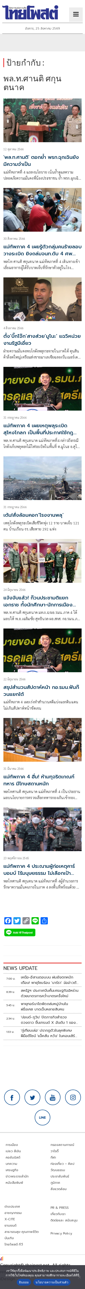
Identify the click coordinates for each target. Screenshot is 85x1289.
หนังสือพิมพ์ (14, 1182)
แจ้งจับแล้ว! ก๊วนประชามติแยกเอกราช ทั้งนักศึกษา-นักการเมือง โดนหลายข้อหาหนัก (38, 604)
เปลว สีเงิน (13, 1151)
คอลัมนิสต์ (13, 1157)
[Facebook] (12, 1097)
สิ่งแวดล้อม (59, 1189)
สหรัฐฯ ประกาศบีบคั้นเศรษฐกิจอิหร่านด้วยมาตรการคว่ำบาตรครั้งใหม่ (50, 993)
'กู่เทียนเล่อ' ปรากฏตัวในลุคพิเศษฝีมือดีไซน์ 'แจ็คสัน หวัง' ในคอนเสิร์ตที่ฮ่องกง (49, 1033)
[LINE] (42, 1117)
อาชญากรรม (13, 1213)
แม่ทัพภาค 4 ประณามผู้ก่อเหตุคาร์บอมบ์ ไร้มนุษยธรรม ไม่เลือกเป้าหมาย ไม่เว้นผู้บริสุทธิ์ (39, 873)
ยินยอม (24, 1282)
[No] (79, 1277)
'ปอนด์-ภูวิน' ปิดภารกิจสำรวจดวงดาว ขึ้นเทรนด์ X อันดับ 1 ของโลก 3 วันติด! (48, 1020)
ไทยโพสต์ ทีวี (14, 1244)
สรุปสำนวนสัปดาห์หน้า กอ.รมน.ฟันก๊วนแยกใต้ (41, 690)
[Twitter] (32, 1097)
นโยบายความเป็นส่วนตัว (52, 1282)
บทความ (11, 1163)
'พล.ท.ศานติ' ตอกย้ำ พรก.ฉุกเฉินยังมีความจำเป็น (41, 160)
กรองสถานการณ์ (62, 1145)
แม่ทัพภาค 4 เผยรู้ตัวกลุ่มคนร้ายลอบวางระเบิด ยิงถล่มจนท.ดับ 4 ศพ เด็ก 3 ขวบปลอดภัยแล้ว (42, 253)
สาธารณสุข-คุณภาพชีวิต (22, 1232)
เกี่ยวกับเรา (58, 1214)
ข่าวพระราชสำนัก (17, 1176)
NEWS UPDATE (20, 968)
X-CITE (10, 1219)
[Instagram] (73, 1097)
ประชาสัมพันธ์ (60, 1176)
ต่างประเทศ (12, 1206)
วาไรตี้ (55, 1151)
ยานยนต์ (10, 1225)
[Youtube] (52, 1097)
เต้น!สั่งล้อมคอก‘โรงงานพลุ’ (33, 515)
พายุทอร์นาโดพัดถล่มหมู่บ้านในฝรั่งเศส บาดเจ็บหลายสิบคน (44, 1006)
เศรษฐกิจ (12, 1170)
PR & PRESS (60, 1207)
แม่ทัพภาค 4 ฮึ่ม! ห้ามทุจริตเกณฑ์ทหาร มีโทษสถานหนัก (38, 780)
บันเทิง (9, 1238)
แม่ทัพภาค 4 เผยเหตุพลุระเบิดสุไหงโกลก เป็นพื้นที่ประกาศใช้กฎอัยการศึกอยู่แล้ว (38, 432)
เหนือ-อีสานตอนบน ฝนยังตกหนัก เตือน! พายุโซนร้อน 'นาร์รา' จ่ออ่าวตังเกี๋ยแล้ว (50, 980)
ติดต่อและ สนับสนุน (64, 1220)
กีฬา (53, 1157)
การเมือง (12, 1145)
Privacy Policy (61, 1233)
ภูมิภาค (55, 1182)
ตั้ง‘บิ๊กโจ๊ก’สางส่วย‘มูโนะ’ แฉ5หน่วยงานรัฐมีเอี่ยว (42, 339)
